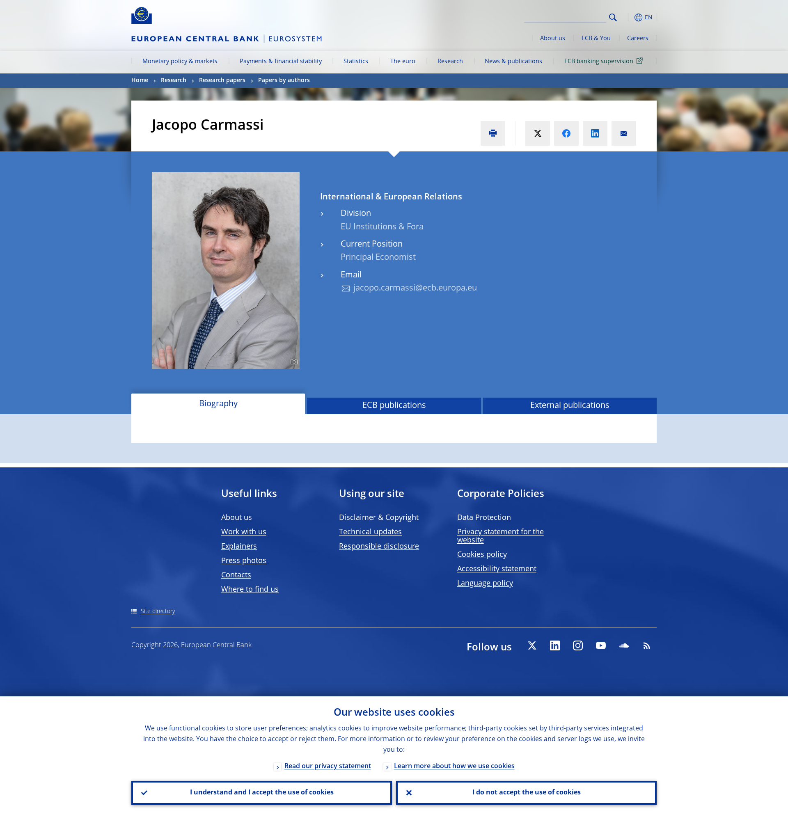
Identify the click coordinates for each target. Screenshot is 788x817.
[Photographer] (293, 362)
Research (450, 61)
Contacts (236, 575)
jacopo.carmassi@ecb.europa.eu (415, 288)
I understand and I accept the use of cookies (262, 793)
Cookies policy (482, 554)
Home (139, 80)
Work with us (243, 532)
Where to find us (250, 589)
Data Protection (484, 518)
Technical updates (370, 532)
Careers (637, 38)
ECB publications (394, 406)
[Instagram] (578, 645)
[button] (628, 17)
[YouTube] (601, 645)
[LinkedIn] (555, 645)
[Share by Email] (624, 133)
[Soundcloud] (624, 645)
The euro (402, 61)
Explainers (239, 546)
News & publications (513, 61)
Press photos (243, 561)
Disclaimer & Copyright (379, 518)
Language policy (485, 583)
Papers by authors (284, 80)
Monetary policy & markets (180, 61)
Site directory (158, 611)
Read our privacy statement (327, 766)
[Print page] (493, 133)
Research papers (222, 80)
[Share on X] (537, 133)
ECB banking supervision (598, 61)
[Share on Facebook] (566, 133)
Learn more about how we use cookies (454, 766)
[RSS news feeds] (647, 645)
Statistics (356, 61)
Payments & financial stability (281, 61)
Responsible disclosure (379, 546)
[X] (532, 645)
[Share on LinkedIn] (595, 133)
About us (552, 38)
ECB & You (596, 38)
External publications (569, 406)
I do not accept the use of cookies (526, 793)
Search (613, 17)
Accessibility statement (496, 569)
